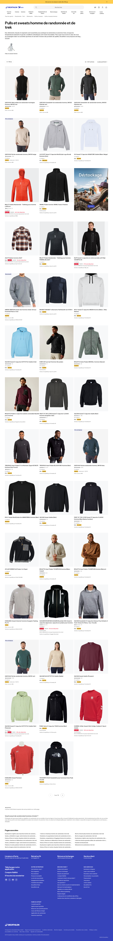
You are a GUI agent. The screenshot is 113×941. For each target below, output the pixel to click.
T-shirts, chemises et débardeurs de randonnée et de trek (21, 840)
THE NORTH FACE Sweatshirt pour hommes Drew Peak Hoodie (56, 778)
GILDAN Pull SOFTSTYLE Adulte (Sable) (51, 676)
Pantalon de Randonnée (81, 842)
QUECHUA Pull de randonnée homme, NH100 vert (20, 676)
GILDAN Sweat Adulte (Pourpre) (84, 676)
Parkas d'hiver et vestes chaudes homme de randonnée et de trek (58, 842)
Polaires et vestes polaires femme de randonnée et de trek (21, 845)
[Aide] (99, 7)
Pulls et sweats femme (11, 53)
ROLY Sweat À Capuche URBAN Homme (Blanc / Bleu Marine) (90, 310)
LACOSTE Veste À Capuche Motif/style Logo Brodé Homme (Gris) (55, 155)
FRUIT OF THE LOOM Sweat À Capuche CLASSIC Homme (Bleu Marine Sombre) (89, 518)
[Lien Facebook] (6, 879)
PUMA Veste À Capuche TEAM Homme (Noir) (53, 726)
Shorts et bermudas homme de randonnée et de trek (89, 833)
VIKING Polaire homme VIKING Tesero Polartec (54, 204)
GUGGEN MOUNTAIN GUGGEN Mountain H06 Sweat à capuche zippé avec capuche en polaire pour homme (56, 622)
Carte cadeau (102, 12)
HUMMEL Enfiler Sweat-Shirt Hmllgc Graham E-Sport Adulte (90, 727)
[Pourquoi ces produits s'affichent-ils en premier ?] (85, 62)
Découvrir (91, 206)
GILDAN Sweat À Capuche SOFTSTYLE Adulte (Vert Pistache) (21, 727)
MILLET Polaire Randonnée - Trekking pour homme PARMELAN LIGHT (55, 259)
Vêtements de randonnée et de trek (85, 845)
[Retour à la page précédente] (50, 795)
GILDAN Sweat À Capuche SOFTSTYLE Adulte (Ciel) (20, 362)
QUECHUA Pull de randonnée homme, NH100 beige (20, 154)
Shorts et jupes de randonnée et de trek (86, 836)
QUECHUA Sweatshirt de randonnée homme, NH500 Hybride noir (90, 103)
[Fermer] (107, 2)
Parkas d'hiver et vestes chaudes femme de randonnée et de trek (58, 847)
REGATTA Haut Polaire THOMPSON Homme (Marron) (90, 569)
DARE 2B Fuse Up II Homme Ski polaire (51, 362)
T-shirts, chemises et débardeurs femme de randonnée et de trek (58, 840)
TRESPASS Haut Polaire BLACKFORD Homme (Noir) (55, 465)
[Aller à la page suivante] (62, 795)
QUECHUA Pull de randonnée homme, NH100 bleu (89, 465)
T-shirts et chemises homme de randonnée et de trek (54, 833)
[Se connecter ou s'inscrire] (102, 7)
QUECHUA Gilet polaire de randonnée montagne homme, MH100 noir (20, 103)
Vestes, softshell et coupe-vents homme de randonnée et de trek (23, 836)
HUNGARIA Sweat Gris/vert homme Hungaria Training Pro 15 (21, 622)
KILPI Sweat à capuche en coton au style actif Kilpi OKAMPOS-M (90, 259)
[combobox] (102, 62)
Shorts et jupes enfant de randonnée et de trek (18, 847)
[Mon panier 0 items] (106, 7)
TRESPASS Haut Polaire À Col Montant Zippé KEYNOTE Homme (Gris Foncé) (22, 466)
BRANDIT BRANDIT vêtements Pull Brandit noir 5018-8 (56, 309)
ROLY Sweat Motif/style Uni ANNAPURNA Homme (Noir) (22, 517)
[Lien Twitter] (9, 879)
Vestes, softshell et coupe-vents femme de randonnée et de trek (23, 842)
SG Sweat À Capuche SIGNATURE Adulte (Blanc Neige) (91, 154)
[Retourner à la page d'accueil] (14, 7)
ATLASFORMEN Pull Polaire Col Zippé (16, 569)
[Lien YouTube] (13, 879)
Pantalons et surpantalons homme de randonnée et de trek (56, 836)
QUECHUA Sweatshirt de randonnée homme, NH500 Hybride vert (56, 103)
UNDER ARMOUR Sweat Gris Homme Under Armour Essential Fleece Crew (21, 310)
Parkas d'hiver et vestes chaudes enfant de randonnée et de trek (23, 838)
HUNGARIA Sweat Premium (13, 778)
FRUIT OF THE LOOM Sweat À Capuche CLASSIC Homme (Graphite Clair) (54, 414)
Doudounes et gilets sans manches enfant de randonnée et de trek (58, 845)
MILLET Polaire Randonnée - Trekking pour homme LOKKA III (20, 205)
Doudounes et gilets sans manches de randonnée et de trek (91, 838)
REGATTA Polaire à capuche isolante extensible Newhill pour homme (22, 414)
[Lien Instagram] (16, 879)
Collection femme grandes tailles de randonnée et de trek (91, 840)
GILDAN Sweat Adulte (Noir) (48, 517)
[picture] (22, 83)
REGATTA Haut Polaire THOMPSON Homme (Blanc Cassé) (55, 570)
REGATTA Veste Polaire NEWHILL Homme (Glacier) (89, 362)
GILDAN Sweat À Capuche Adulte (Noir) (86, 413)
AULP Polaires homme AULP (13, 258)
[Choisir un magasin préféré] (95, 7)
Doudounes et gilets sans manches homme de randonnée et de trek (23, 833)
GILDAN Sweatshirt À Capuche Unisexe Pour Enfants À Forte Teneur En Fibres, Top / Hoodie (91, 622)
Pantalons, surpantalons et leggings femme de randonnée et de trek (59, 838)
